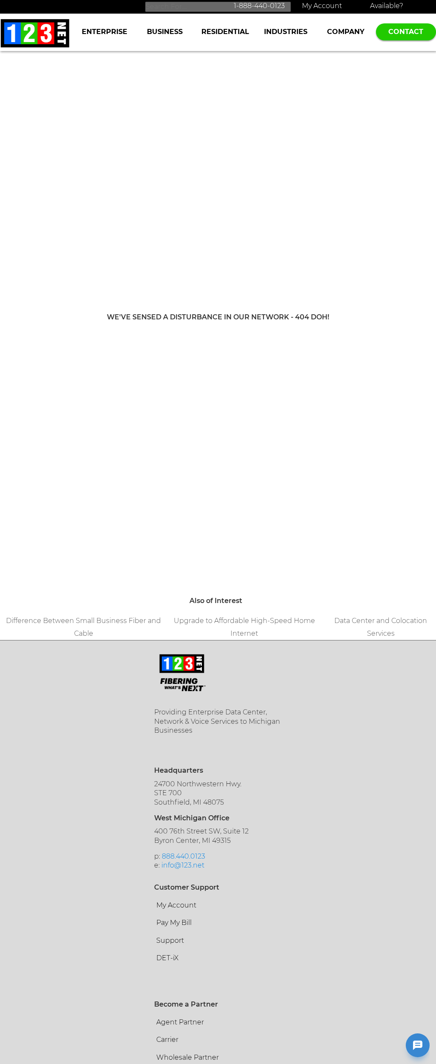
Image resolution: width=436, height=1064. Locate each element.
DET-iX (167, 958)
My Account (322, 6)
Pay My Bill (174, 923)
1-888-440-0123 (259, 6)
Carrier (167, 1040)
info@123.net (182, 865)
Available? (386, 6)
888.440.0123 (183, 856)
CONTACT (405, 32)
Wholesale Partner (187, 1057)
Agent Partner (180, 1022)
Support (170, 940)
